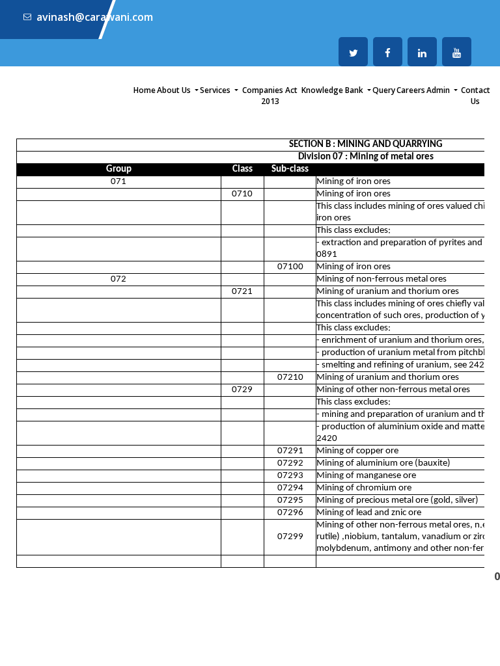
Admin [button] (439, 90)
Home (144, 90)
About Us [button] (175, 90)
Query (383, 90)
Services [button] (216, 90)
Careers (410, 90)
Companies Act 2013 (270, 96)
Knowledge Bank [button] (333, 90)
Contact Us (475, 96)
